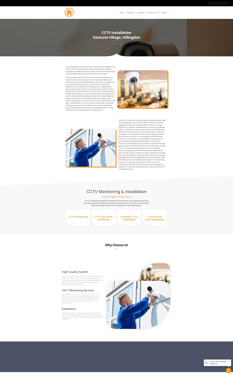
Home (122, 12)
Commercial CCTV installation (149, 139)
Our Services (152, 12)
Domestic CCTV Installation (129, 218)
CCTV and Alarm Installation (104, 218)
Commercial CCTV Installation (154, 218)
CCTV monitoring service (80, 295)
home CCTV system (127, 120)
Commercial (130, 12)
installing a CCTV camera (127, 157)
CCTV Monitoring (78, 216)
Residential (141, 12)
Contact (164, 12)
